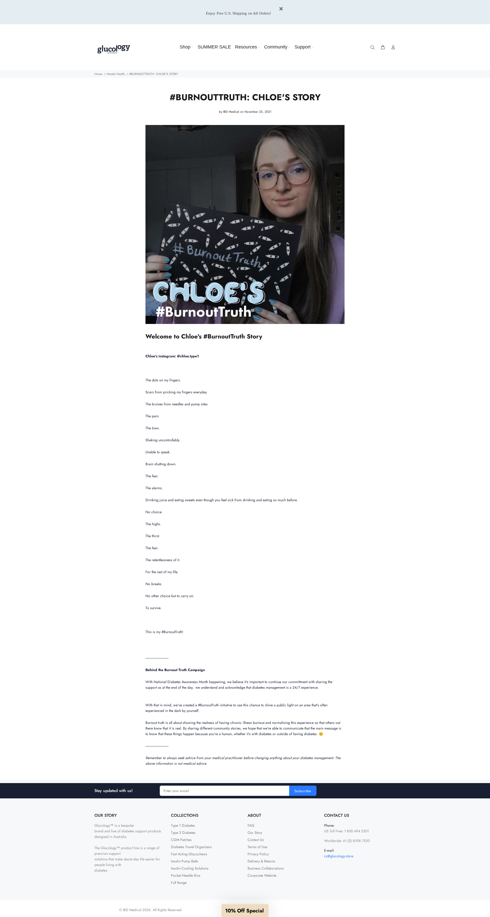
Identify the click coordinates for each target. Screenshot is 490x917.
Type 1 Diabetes (183, 825)
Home (98, 74)
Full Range (179, 882)
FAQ (251, 825)
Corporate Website (262, 875)
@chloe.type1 (188, 356)
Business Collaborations (266, 868)
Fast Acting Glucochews (189, 854)
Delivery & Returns (261, 861)
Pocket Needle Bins (185, 875)
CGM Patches (181, 839)
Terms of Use (257, 846)
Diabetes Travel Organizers (191, 846)
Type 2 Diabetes (183, 832)
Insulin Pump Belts (184, 861)
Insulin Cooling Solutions (190, 868)
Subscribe (302, 791)
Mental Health (116, 74)
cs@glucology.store (338, 856)
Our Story (255, 832)
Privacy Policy (258, 854)
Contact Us (256, 839)
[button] (245, 910)
